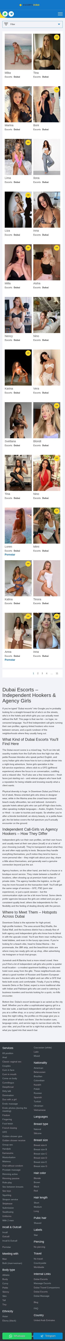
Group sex (7, 1144)
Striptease (7, 1203)
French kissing (9, 1128)
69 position (7, 1053)
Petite (5, 1287)
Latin (36, 1052)
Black (36, 1186)
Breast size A (40, 1145)
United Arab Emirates (44, 1320)
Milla (8, 283)
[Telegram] (11, 14)
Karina (9, 388)
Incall (5, 1232)
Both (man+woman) (12, 1263)
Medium (38, 1207)
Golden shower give (12, 1136)
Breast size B (40, 1149)
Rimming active (10, 1174)
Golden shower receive (13, 1140)
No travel (38, 1258)
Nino (36, 336)
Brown (37, 1182)
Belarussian (39, 1072)
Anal (4, 1057)
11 (57, 673)
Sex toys (6, 1191)
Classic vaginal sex (11, 1061)
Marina (9, 125)
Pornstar (6, 1247)
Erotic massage (10, 1103)
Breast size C (40, 1153)
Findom (6, 1115)
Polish (37, 1089)
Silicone (37, 1133)
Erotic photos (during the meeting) (14, 1109)
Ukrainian (38, 1105)
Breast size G (40, 1166)
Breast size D (40, 1158)
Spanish (38, 1097)
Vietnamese (40, 1110)
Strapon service (10, 1199)
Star (36, 1235)
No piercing (39, 1247)
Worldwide (39, 1267)
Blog (36, 1302)
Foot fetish (7, 1123)
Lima (8, 178)
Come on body (9, 1078)
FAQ (36, 1308)
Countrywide (40, 1263)
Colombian (39, 1080)
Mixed (37, 1056)
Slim (4, 1296)
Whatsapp (19, 1336)
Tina (36, 72)
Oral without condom (12, 1165)
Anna (8, 651)
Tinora (37, 599)
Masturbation (8, 1157)
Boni (36, 125)
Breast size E (40, 1162)
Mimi (36, 546)
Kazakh (37, 1084)
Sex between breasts (12, 1186)
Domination (8, 1095)
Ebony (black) (9, 1320)
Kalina (9, 599)
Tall (4, 1300)
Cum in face (8, 1070)
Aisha (36, 283)
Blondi (37, 441)
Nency (9, 336)
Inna (36, 230)
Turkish (37, 1101)
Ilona (36, 178)
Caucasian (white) (43, 1047)
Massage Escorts (42, 1283)
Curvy (5, 1283)
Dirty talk (6, 1091)
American (38, 1068)
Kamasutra (7, 1153)
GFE (4, 1132)
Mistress (6, 1161)
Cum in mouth (9, 1074)
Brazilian (38, 1076)
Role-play (7, 1182)
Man (4, 1259)
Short (36, 1202)
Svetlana (10, 441)
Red (36, 1190)
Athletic (6, 1275)
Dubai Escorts (41, 1279)
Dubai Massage (41, 1296)
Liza (7, 230)
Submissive (8, 1208)
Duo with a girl (9, 1099)
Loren (8, 546)
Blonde (37, 1178)
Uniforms (6, 1216)
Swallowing (7, 1212)
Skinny (5, 1292)
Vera (36, 388)
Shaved (37, 1223)
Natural (37, 1129)
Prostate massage (11, 1170)
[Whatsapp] (5, 14)
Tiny (4, 1304)
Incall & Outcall (9, 1240)
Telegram (50, 1336)
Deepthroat (8, 1087)
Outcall (5, 1236)
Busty (5, 1279)
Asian (5, 1316)
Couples (6, 1066)
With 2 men (8, 1220)
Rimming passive (10, 1178)
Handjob (6, 1149)
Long (36, 1211)
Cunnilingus (8, 1082)
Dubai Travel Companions (47, 1287)
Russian (38, 1093)
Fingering (7, 1119)
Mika (8, 72)
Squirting (6, 1195)
